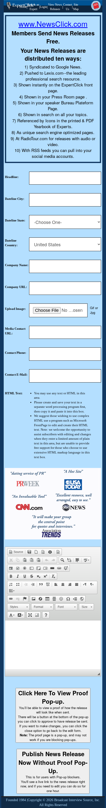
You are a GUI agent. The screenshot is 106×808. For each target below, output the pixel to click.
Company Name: (16, 265)
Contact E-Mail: (16, 374)
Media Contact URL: (15, 331)
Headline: (11, 177)
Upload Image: (15, 309)
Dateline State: (15, 220)
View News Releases (55, 7)
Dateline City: (14, 199)
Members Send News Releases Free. (53, 37)
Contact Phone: (15, 353)
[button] (16, 552)
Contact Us (67, 7)
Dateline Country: (11, 243)
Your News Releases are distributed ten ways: (53, 55)
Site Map (76, 7)
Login (43, 7)
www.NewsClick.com (53, 24)
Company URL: (16, 287)
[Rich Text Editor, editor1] (53, 645)
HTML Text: (13, 393)
